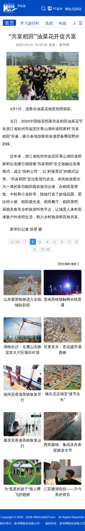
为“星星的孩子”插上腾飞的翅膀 (22, 491)
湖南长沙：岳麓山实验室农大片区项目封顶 (22, 349)
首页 (9, 23)
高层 (49, 23)
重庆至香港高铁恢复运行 (22, 443)
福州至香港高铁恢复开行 (22, 397)
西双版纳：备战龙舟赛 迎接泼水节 (62, 447)
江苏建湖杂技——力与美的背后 (62, 491)
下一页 (45, 249)
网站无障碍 (73, 8)
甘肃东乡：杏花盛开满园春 (62, 349)
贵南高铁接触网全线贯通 (62, 302)
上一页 (15, 242)
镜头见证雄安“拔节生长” (62, 396)
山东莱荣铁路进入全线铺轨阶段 (22, 302)
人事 (76, 23)
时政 (63, 23)
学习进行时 (29, 23)
